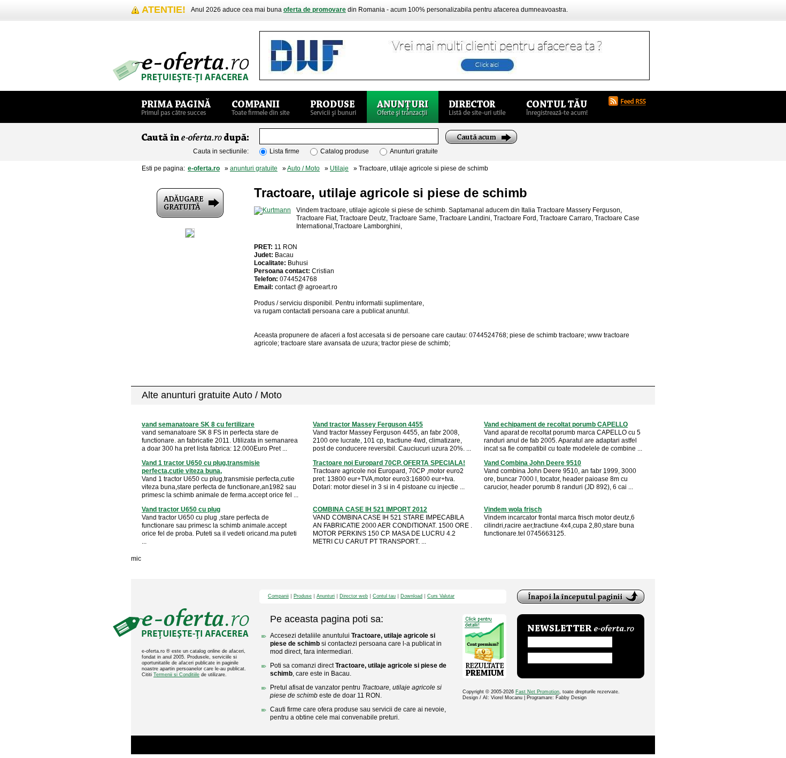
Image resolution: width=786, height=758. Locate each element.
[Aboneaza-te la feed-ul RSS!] (631, 101)
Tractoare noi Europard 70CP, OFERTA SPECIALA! (389, 463)
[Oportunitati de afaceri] (176, 107)
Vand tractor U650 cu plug (181, 509)
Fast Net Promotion (537, 691)
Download (411, 596)
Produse (303, 596)
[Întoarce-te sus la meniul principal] (580, 597)
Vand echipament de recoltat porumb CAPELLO (556, 424)
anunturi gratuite (254, 168)
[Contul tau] (557, 107)
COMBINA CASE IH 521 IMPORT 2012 (370, 509)
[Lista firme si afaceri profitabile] (181, 67)
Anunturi (326, 596)
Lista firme (284, 151)
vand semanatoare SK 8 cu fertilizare (198, 424)
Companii (278, 596)
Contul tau (384, 596)
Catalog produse (344, 151)
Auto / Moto (303, 168)
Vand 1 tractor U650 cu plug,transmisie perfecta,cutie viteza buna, (201, 467)
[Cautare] (481, 137)
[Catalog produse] (333, 107)
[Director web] (477, 107)
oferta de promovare (314, 9)
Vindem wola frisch (513, 509)
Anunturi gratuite (414, 151)
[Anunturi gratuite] (402, 107)
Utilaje (339, 168)
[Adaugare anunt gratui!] (190, 203)
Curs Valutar (440, 596)
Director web (354, 596)
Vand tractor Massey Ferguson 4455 (368, 424)
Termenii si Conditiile (176, 674)
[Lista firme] (260, 107)
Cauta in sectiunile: (221, 151)
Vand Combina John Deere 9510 (532, 463)
